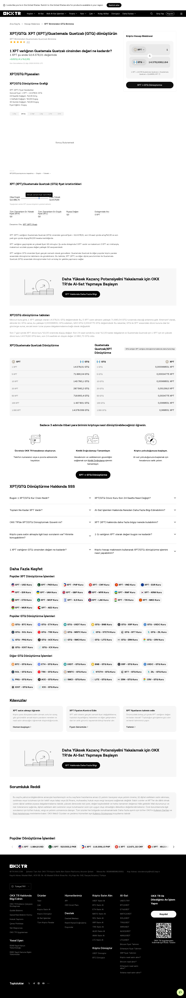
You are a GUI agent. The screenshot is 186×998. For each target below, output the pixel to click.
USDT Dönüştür (99, 953)
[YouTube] (43, 983)
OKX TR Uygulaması (19, 932)
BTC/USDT (124, 905)
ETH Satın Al (97, 909)
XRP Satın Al (97, 922)
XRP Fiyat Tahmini (128, 953)
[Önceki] (12, 847)
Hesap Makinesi (32, 24)
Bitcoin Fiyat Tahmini (129, 944)
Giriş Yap (160, 14)
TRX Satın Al (98, 927)
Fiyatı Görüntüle (78, 727)
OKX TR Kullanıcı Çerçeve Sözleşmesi (21, 905)
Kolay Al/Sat (103, 14)
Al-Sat (41, 14)
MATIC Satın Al (99, 914)
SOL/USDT (124, 918)
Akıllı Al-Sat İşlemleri (55, 14)
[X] (29, 983)
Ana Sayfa (15, 24)
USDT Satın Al (98, 901)
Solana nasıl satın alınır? (130, 972)
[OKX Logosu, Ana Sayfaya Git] (12, 13)
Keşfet (30, 14)
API (66, 901)
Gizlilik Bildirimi (16, 910)
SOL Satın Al (97, 918)
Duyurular (69, 927)
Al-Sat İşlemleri (44, 918)
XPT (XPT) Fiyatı (30, 224)
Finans (72, 14)
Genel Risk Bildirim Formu (21, 915)
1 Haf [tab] (32, 114)
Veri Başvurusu (16, 928)
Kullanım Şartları (161, 810)
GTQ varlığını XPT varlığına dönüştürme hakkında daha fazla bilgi (150, 349)
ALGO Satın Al (98, 931)
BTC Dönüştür (98, 957)
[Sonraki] (173, 847)
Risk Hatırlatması (21, 813)
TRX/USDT (125, 922)
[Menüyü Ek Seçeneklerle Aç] (181, 13)
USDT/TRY (125, 901)
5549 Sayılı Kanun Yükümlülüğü (17, 947)
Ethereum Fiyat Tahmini (130, 949)
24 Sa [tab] (23, 114)
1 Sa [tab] (14, 114)
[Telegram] (34, 983)
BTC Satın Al (97, 905)
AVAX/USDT (125, 935)
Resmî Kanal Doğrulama (75, 923)
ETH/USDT (124, 909)
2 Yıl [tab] (59, 114)
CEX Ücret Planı (72, 905)
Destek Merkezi (72, 918)
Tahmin (130, 727)
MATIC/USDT (126, 914)
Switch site (114, 5)
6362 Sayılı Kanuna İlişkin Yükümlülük (20, 953)
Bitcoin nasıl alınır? (128, 962)
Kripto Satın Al (43, 909)
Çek (91, 14)
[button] (151, 13)
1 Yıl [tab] (50, 114)
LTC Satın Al (97, 940)
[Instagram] (38, 983)
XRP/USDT (124, 927)
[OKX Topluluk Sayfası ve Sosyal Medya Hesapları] (48, 983)
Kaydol (170, 14)
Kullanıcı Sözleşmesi (102, 813)
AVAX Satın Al (98, 935)
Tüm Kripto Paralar (45, 922)
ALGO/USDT (125, 931)
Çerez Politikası (16, 923)
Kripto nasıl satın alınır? (130, 957)
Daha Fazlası (128, 14)
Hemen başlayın (21, 727)
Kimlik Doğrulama (96, 460)
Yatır (82, 14)
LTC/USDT (124, 940)
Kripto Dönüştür (44, 914)
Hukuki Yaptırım (16, 919)
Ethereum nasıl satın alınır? (129, 967)
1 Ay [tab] (41, 114)
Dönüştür (116, 14)
